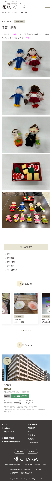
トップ (4, 13)
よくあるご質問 (8, 438)
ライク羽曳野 (12, 270)
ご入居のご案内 (8, 432)
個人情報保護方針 (16, 470)
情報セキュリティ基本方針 (33, 470)
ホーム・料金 (32, 424)
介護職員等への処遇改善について (21, 473)
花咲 (9, 254)
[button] (2, 310)
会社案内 (20, 451)
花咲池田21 (11, 262)
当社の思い (6, 428)
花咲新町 (19, 21)
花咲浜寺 (10, 266)
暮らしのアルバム (13, 13)
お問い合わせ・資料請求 (11, 442)
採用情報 (32, 451)
